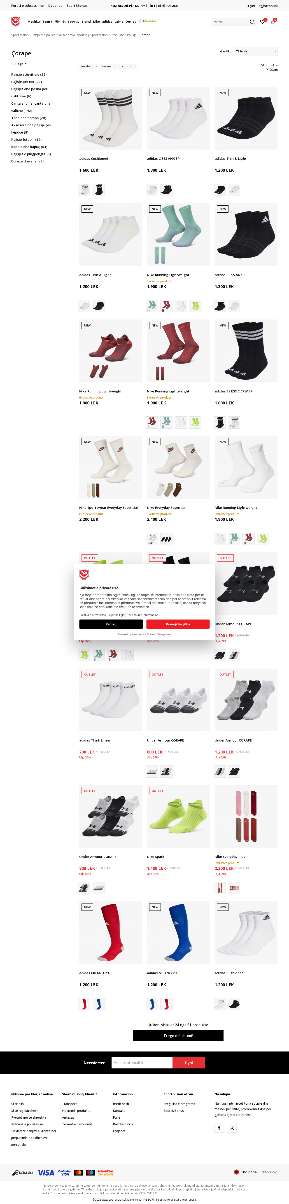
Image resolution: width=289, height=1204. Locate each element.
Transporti (69, 1104)
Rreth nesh (121, 1104)
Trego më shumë (178, 1035)
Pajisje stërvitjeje (29, 74)
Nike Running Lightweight (168, 274)
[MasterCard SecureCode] (106, 1172)
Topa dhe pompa (28, 117)
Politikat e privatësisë (27, 1124)
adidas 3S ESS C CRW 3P (234, 391)
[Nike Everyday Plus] (246, 816)
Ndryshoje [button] (269, 1172)
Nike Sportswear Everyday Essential (108, 507)
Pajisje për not (26, 81)
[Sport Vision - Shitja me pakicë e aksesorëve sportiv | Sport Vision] (15, 21)
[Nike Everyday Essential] (178, 467)
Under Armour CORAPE (233, 624)
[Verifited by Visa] (64, 1172)
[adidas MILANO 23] (110, 932)
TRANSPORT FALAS (144, 4)
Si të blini (17, 1104)
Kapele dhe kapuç (29, 146)
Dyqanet (119, 1131)
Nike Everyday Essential (166, 507)
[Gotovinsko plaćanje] (23, 1172)
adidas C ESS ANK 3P (163, 158)
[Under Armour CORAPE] (246, 583)
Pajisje (132, 35)
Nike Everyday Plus (230, 856)
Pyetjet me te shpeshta (28, 1117)
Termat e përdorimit (77, 1124)
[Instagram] (231, 1127)
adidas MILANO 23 (94, 973)
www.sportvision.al (114, 1200)
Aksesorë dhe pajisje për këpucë (31, 128)
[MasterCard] (78, 1172)
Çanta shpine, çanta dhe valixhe (31, 107)
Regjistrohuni (267, 6)
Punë (116, 1117)
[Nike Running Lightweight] (178, 234)
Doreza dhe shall (27, 161)
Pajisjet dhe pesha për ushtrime (29, 92)
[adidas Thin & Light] (246, 118)
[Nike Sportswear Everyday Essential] (110, 467)
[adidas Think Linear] (110, 700)
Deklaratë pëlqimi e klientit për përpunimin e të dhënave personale (33, 1138)
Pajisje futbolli (26, 139)
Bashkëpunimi (123, 1124)
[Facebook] (219, 1127)
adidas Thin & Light (231, 158)
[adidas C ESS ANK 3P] (178, 118)
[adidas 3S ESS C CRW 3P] (99, 190)
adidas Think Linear (95, 740)
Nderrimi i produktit (76, 1110)
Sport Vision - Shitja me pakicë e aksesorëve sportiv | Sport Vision (59, 35)
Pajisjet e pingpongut (31, 154)
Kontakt (119, 1110)
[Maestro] (90, 1172)
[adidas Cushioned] (110, 118)
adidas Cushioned (93, 158)
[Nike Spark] (178, 816)
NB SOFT (148, 1200)
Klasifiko (225, 51)
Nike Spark (155, 856)
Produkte (117, 35)
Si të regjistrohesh (24, 1110)
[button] (41, 21)
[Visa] (46, 1172)
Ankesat (68, 1117)
